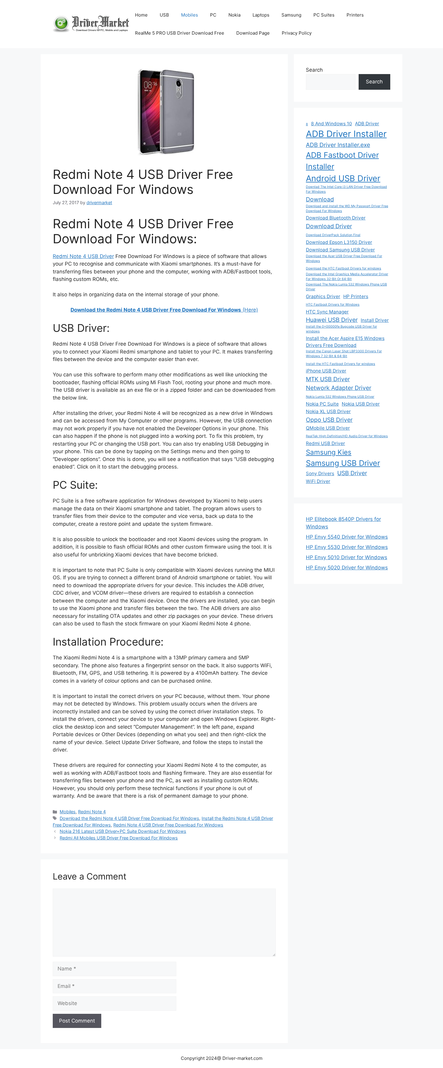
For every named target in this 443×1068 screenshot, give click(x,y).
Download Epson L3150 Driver (339, 242)
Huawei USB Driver (332, 319)
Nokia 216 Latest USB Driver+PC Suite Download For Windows (123, 831)
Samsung (291, 15)
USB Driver (352, 473)
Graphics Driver (323, 296)
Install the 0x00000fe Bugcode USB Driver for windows (341, 329)
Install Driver (375, 320)
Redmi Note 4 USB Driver (83, 256)
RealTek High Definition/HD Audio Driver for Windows (347, 436)
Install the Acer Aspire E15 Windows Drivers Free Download (345, 341)
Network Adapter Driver (338, 387)
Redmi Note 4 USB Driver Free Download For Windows (168, 824)
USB (164, 15)
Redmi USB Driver (325, 443)
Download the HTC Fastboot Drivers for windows (343, 268)
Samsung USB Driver (343, 463)
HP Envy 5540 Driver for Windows (347, 537)
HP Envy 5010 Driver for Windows (346, 557)
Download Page (253, 33)
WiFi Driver (318, 481)
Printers (355, 15)
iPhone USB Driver (326, 371)
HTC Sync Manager (327, 312)
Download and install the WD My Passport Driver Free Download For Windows (347, 208)
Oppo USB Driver (329, 419)
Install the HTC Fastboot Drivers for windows (340, 364)
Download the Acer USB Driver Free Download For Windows (344, 258)
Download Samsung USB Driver (340, 250)
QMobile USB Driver (328, 428)
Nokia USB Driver (361, 404)
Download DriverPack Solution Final (333, 235)
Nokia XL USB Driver (328, 411)
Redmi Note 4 (92, 811)
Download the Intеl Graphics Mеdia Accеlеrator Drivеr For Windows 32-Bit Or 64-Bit (347, 276)
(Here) (164, 310)
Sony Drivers (320, 473)
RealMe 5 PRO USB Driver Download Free (179, 33)
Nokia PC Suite (322, 404)
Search (314, 70)
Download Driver (329, 226)
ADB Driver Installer (346, 134)
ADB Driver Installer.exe (338, 144)
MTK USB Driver (328, 379)
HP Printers (355, 296)
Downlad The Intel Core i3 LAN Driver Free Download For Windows (346, 189)
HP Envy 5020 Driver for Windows (347, 568)
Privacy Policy (297, 33)
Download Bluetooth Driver (336, 218)
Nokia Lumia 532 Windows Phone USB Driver (340, 397)
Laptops (261, 15)
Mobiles (189, 15)
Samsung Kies (328, 452)
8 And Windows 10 (331, 123)
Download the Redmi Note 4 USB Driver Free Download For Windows (129, 818)
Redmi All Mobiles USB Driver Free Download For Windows (119, 837)
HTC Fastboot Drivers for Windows (333, 305)
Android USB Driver (343, 178)
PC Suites (324, 15)
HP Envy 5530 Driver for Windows (347, 547)
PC (213, 15)
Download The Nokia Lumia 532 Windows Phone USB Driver (346, 286)
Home (141, 15)
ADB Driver (367, 123)
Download (320, 199)
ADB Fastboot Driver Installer (342, 160)
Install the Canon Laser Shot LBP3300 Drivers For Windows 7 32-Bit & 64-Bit (344, 353)
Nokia (234, 15)
